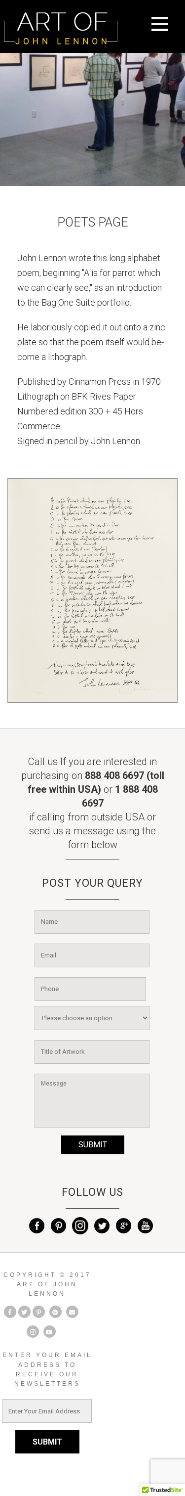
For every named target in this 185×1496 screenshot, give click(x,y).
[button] (165, 29)
